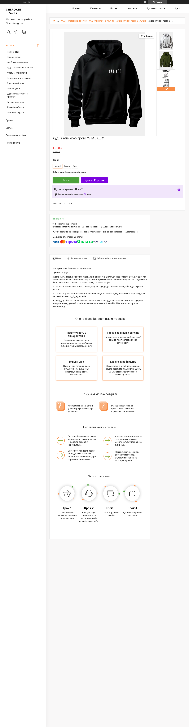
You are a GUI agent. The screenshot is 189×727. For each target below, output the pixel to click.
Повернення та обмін (16, 135)
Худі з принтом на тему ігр (101, 21)
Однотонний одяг (15, 83)
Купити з (89, 180)
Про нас (9, 120)
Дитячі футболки (15, 107)
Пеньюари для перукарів (19, 78)
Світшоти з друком (16, 112)
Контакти (132, 8)
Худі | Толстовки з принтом (20, 67)
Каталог (10, 45)
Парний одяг (13, 52)
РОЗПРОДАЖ (13, 88)
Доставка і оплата (156, 8)
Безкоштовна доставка (66, 224)
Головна (76, 8)
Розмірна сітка (13, 143)
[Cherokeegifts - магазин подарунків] (23, 11)
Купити (66, 180)
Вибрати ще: (69, 172)
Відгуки (9, 128)
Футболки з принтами (17, 62)
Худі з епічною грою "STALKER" (131, 21)
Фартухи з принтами (17, 73)
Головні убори (14, 57)
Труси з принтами (15, 102)
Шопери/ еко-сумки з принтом (17, 95)
